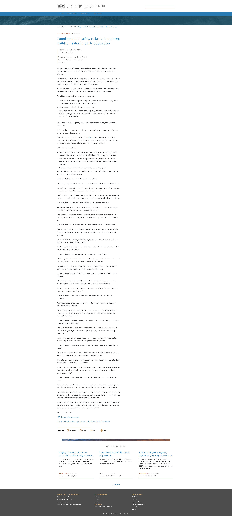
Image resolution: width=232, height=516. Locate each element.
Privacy (134, 509)
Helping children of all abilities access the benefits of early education (76, 464)
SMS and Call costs (137, 502)
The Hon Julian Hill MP (62, 502)
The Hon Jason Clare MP (69, 27)
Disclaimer (135, 497)
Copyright (134, 499)
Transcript (97, 499)
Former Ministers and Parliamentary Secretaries (69, 504)
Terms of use (135, 507)
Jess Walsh (85, 14)
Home (61, 14)
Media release (98, 497)
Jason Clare (72, 14)
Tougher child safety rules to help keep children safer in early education (98, 27)
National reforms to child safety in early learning (116, 464)
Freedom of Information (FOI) (139, 504)
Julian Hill (98, 14)
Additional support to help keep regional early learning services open (156, 464)
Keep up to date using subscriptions (103, 506)
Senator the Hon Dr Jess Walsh (72, 57)
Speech (96, 502)
